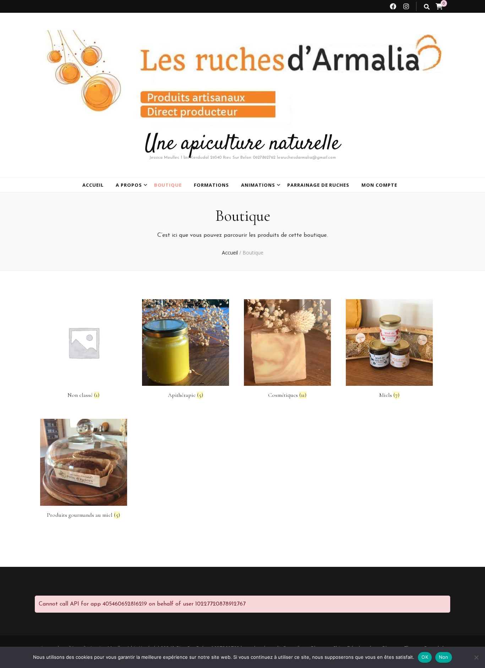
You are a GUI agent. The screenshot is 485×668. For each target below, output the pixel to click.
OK (424, 657)
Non (443, 657)
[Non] (476, 657)
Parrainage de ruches (318, 185)
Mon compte (379, 185)
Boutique (168, 185)
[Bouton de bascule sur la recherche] (427, 7)
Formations (211, 185)
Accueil (93, 185)
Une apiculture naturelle (242, 144)
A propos (129, 185)
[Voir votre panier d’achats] (439, 6)
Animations (258, 185)
